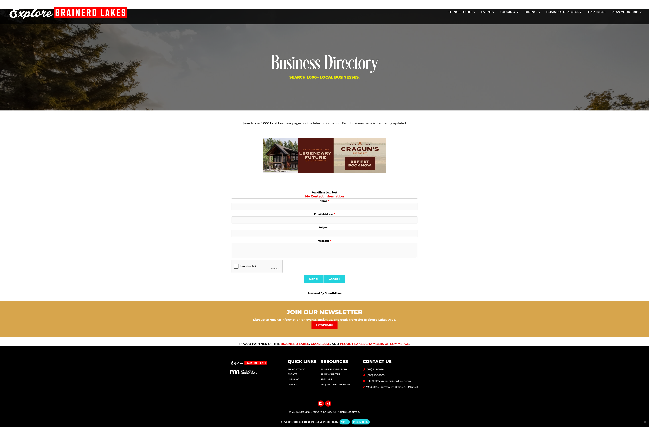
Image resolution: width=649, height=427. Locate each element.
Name (324, 201)
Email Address (323, 214)
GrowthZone (333, 293)
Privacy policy (360, 421)
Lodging (507, 12)
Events (487, 12)
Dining (531, 12)
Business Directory (564, 12)
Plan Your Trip (624, 12)
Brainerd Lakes (295, 344)
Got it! (344, 421)
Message (324, 240)
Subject (323, 227)
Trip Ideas (596, 12)
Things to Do (460, 12)
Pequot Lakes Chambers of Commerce (374, 344)
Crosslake (320, 344)
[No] (644, 422)
